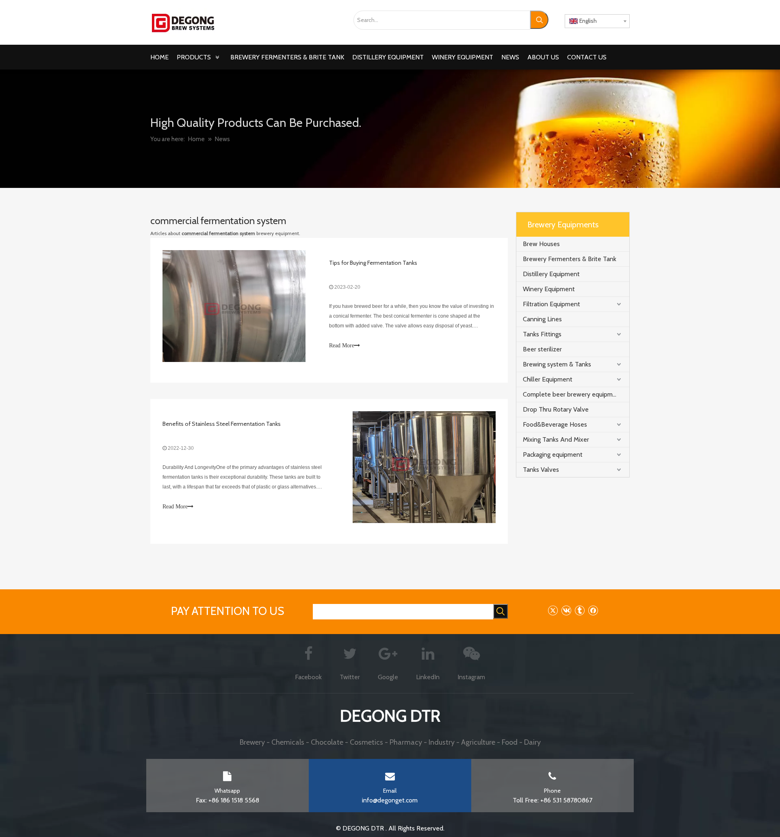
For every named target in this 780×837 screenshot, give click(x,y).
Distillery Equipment (551, 274)
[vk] (566, 610)
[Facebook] (593, 610)
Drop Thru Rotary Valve (556, 409)
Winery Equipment (549, 289)
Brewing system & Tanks (557, 364)
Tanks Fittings (542, 334)
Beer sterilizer (542, 349)
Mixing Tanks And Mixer (556, 439)
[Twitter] (553, 610)
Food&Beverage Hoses (555, 424)
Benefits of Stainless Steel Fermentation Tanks (221, 423)
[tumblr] (579, 610)
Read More (341, 345)
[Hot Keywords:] (539, 20)
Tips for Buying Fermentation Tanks (373, 262)
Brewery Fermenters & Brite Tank (569, 259)
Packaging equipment (553, 454)
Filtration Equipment (551, 304)
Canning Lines (542, 319)
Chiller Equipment (547, 379)
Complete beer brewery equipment (572, 394)
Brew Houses (541, 244)
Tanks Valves (541, 469)
